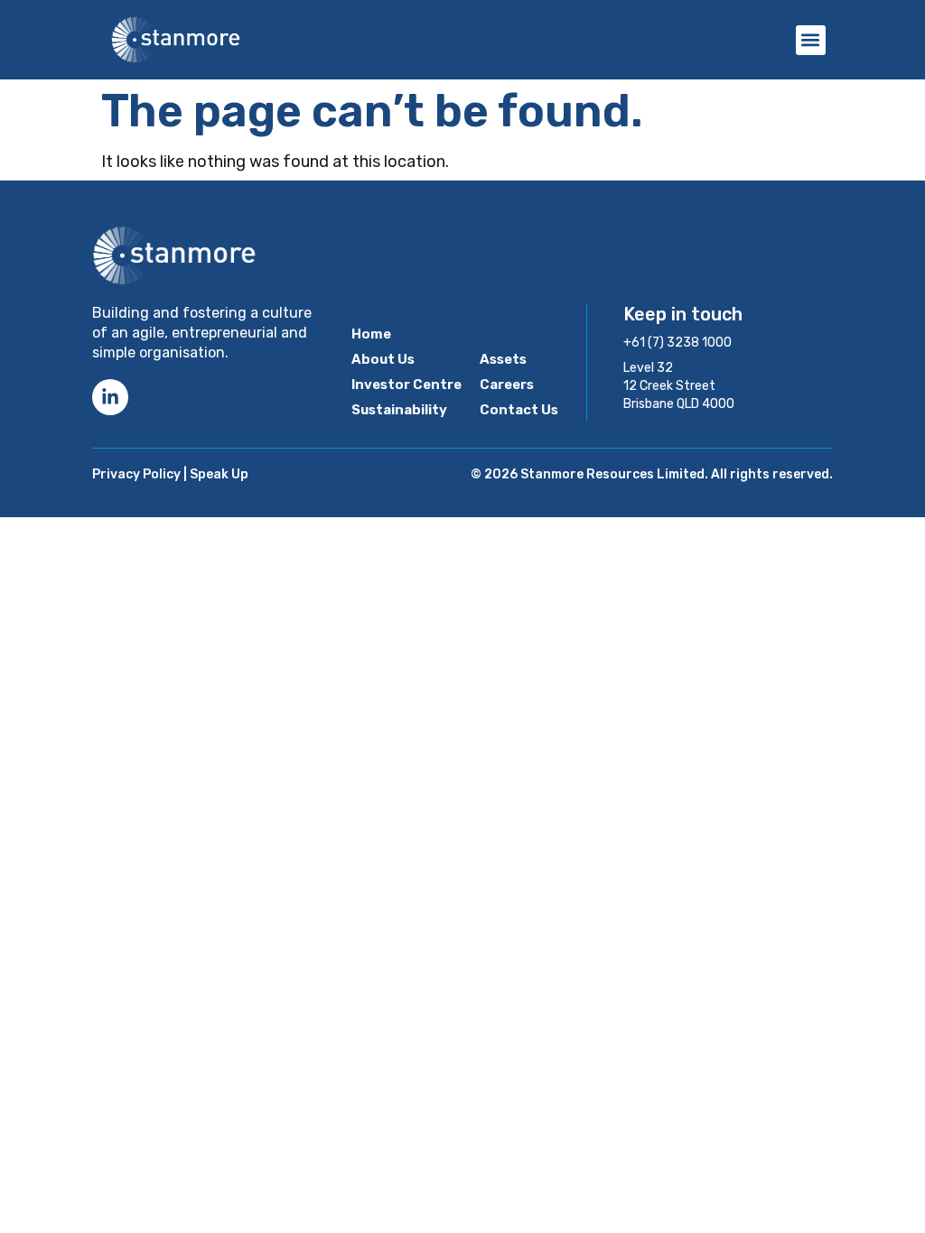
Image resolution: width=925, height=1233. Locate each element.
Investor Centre (406, 384)
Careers (507, 384)
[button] (811, 40)
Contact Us (519, 410)
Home (371, 334)
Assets (503, 359)
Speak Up (219, 474)
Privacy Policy (136, 474)
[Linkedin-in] (110, 397)
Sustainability (399, 410)
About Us (383, 359)
